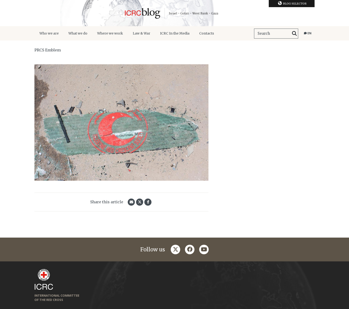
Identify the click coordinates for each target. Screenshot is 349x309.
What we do (77, 33)
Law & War (141, 33)
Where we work (110, 33)
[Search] (294, 33)
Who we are (49, 33)
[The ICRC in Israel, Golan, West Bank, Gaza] (174, 13)
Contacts (206, 33)
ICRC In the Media (174, 33)
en (309, 33)
